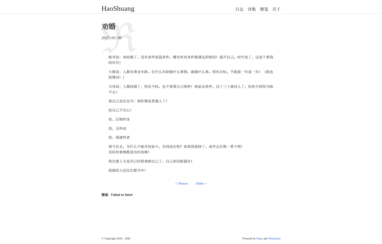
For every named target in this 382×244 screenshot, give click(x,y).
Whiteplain (274, 238)
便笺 (264, 9)
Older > (201, 183)
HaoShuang (117, 8)
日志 (239, 9)
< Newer (181, 183)
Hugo (259, 238)
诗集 (252, 9)
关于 (276, 9)
